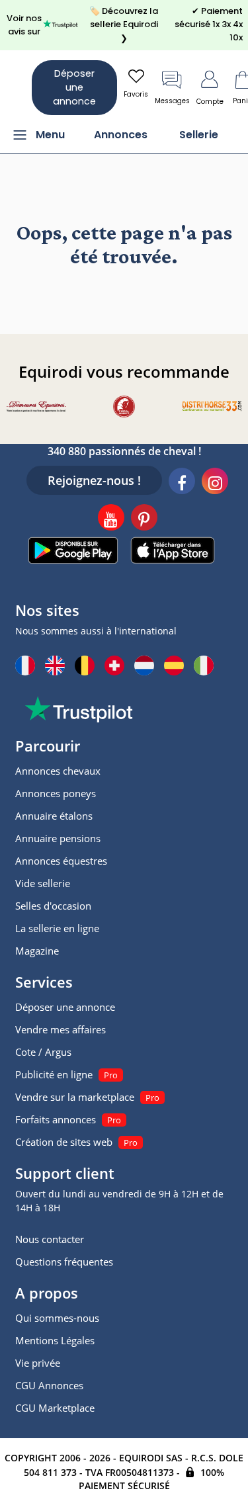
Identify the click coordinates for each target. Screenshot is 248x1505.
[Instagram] (215, 483)
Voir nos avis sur (24, 25)
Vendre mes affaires (60, 1029)
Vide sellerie (42, 883)
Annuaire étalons (54, 815)
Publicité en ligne (54, 1074)
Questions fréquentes (64, 1261)
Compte (210, 102)
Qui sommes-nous (57, 1317)
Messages (172, 101)
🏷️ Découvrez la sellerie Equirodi (123, 24)
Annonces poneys (55, 793)
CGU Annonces (49, 1385)
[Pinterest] (144, 519)
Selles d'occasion (53, 905)
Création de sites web (63, 1141)
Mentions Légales (55, 1340)
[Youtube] (111, 519)
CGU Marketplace (55, 1407)
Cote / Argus (43, 1051)
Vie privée (37, 1362)
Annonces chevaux (58, 770)
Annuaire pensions (58, 838)
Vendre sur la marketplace (74, 1096)
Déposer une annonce (74, 87)
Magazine (37, 950)
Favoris (136, 94)
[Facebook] (182, 483)
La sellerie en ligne (57, 928)
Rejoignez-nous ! (94, 480)
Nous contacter (49, 1239)
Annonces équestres (61, 860)
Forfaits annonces (55, 1119)
